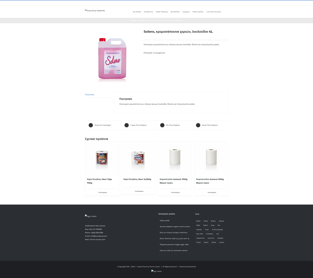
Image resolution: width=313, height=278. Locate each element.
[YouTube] (99, 249)
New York (199, 234)
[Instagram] (92, 249)
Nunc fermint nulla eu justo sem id (174, 238)
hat (219, 225)
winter (221, 242)
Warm (206, 242)
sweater (220, 238)
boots (206, 221)
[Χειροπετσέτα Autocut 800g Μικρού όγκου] (211, 158)
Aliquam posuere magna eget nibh (174, 244)
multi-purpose (217, 229)
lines (207, 229)
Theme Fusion (155, 267)
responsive (200, 238)
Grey (212, 225)
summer (211, 238)
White (214, 242)
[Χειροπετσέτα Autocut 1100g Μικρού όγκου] (175, 158)
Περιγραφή (89, 94)
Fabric (205, 225)
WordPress (192, 267)
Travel (198, 242)
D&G (198, 225)
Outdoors (209, 234)
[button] (224, 11)
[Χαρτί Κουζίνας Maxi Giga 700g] (102, 158)
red (217, 234)
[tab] (98, 95)
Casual (221, 221)
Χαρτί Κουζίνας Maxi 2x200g (137, 179)
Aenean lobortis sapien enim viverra (175, 226)
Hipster (199, 229)
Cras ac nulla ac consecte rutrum (174, 250)
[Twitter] (89, 249)
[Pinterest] (95, 249)
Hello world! (164, 220)
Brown (213, 221)
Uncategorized (159, 53)
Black (198, 221)
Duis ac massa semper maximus (173, 232)
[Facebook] (85, 249)
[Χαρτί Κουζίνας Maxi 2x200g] (138, 158)
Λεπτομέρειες (102, 192)
